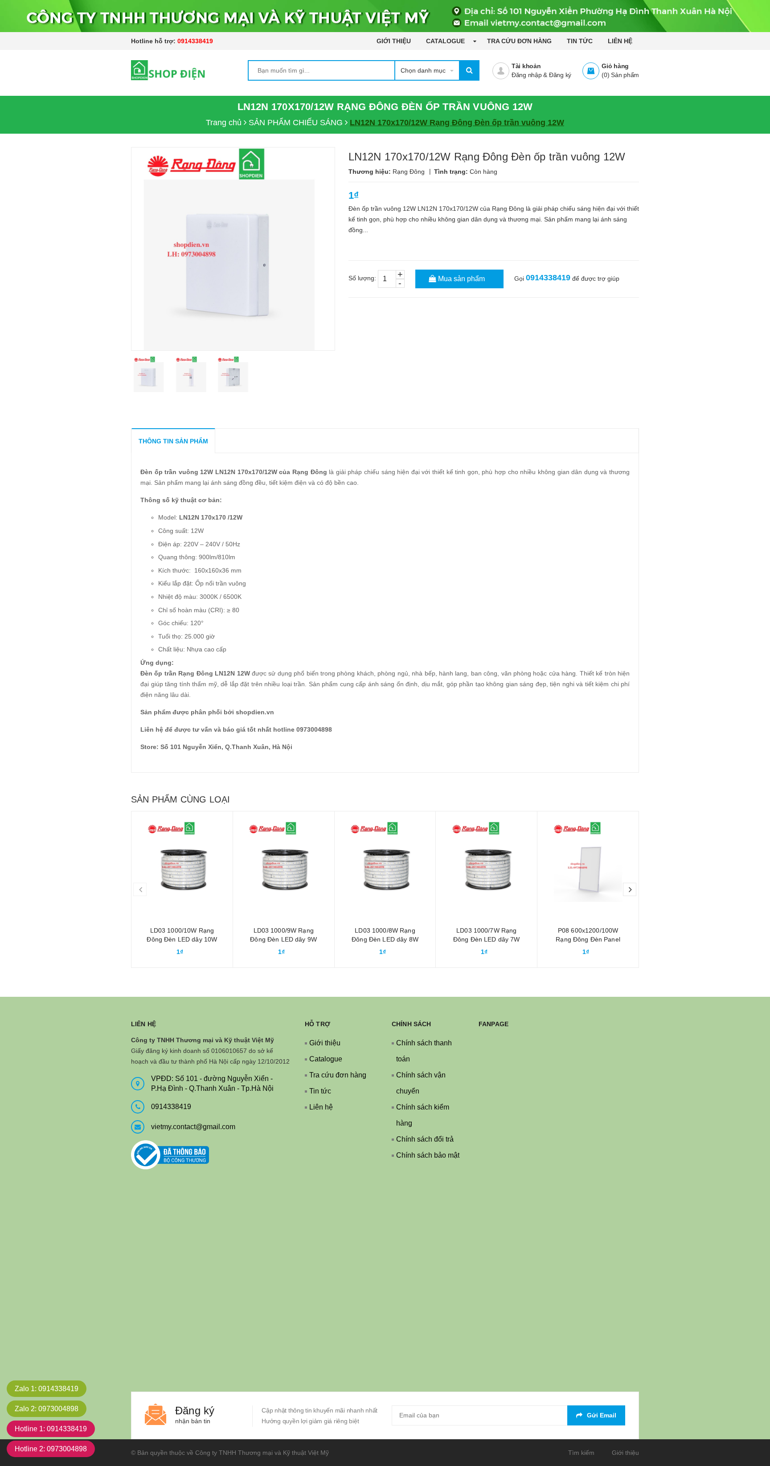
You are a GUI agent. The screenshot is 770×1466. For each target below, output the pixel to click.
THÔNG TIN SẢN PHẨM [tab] (173, 441)
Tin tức (580, 41)
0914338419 (195, 41)
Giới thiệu (394, 41)
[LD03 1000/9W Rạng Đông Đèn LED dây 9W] (283, 862)
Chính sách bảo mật (427, 1155)
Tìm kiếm (581, 1452)
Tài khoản (526, 66)
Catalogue (446, 41)
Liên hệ (620, 41)
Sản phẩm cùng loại (180, 799)
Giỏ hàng (615, 66)
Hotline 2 (51, 1449)
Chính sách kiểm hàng (422, 1115)
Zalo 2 (46, 1409)
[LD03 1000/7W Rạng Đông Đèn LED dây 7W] (486, 862)
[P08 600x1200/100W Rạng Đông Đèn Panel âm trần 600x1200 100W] (588, 862)
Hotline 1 (51, 1429)
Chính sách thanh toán (424, 1051)
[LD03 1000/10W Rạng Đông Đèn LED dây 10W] (182, 862)
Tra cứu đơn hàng (519, 41)
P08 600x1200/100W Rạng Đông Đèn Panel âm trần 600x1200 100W (588, 939)
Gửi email (601, 1415)
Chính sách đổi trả (425, 1139)
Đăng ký (560, 74)
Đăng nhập (527, 74)
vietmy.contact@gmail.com (193, 1126)
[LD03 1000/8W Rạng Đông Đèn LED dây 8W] (385, 862)
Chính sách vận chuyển (421, 1083)
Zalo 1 (46, 1388)
